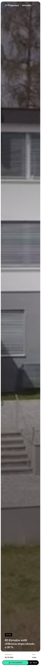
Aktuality (26, 5)
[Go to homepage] (12, 5)
